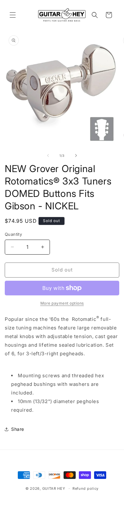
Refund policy (85, 488)
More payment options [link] (62, 303)
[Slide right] (76, 155)
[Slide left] (48, 155)
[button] (13, 15)
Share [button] (17, 429)
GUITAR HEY (53, 488)
